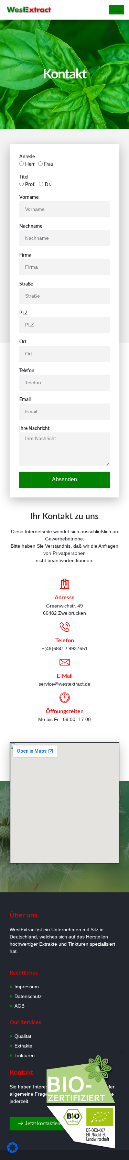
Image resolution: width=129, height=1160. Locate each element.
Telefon (26, 370)
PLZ (23, 313)
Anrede (27, 156)
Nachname (30, 226)
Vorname (29, 197)
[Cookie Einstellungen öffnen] (12, 1151)
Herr (30, 164)
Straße (26, 284)
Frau (48, 164)
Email (25, 399)
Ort (22, 342)
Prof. (30, 184)
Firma (25, 255)
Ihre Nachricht (34, 428)
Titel (23, 177)
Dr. (48, 184)
